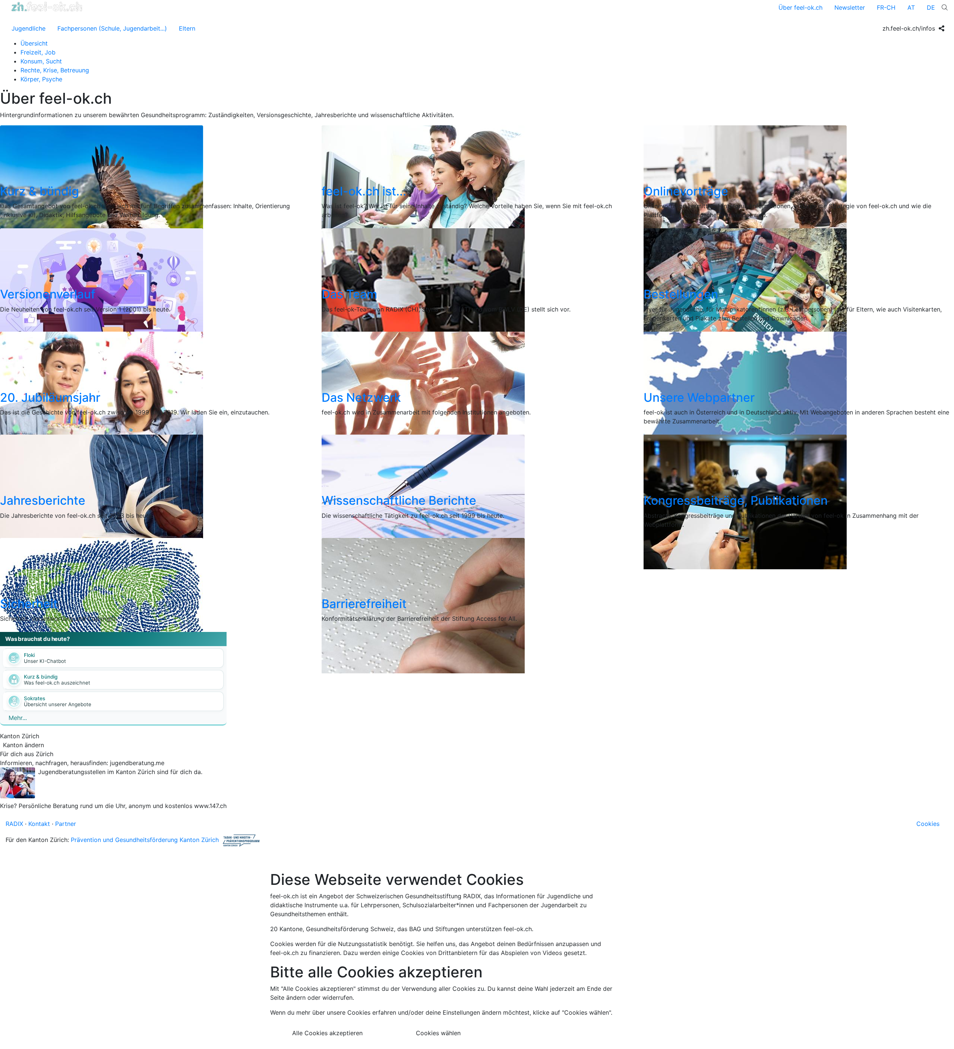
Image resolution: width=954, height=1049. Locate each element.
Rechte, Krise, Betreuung (54, 70)
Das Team (349, 294)
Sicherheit (29, 603)
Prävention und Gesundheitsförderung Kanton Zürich (145, 840)
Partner (65, 823)
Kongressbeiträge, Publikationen (736, 500)
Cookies (927, 823)
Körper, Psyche (41, 79)
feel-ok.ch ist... (364, 191)
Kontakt (39, 823)
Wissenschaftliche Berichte (399, 500)
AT (911, 7)
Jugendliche (28, 28)
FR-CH (886, 7)
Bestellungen (681, 294)
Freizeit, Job (38, 52)
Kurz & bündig (39, 191)
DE (931, 7)
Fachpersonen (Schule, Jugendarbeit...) (112, 28)
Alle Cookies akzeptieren (327, 1033)
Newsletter (849, 7)
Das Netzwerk (361, 397)
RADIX (14, 823)
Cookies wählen (438, 1033)
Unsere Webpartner (699, 397)
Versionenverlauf (47, 294)
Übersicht (34, 43)
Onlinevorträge (686, 191)
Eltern (187, 28)
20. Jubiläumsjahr (50, 397)
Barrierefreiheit (364, 603)
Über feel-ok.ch (800, 7)
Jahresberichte (42, 500)
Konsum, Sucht (41, 61)
